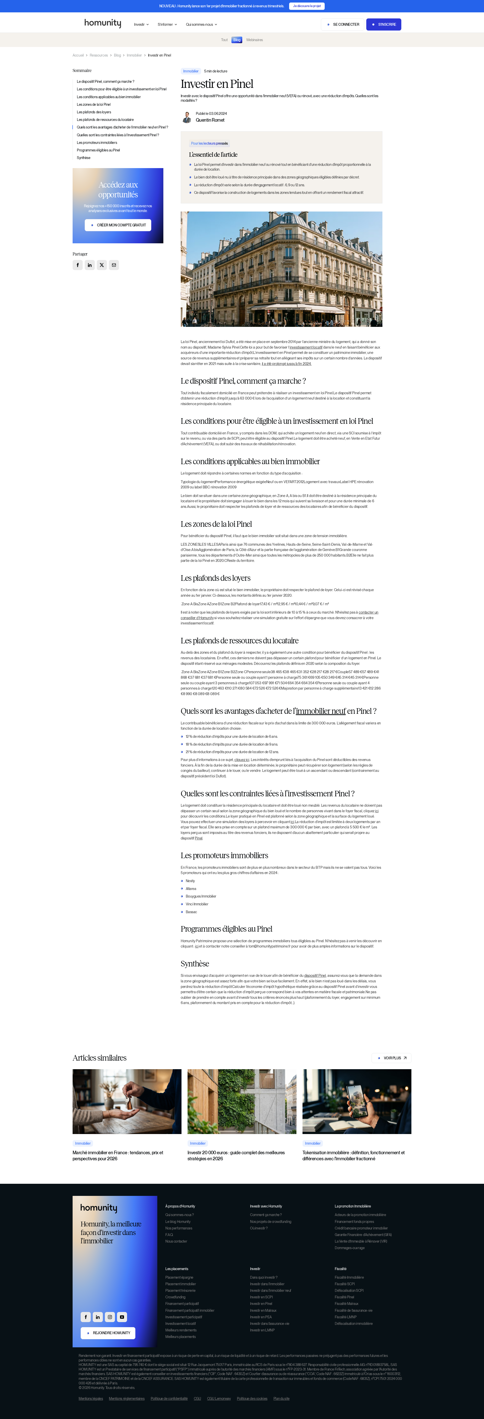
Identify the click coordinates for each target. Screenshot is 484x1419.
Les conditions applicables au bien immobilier (109, 97)
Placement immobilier (180, 1284)
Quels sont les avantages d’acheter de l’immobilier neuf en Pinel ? (122, 127)
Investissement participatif (183, 1317)
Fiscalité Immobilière (349, 1277)
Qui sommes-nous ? (179, 1215)
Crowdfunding (175, 1297)
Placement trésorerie (180, 1291)
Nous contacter (176, 1241)
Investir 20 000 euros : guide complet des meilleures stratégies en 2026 (236, 1155)
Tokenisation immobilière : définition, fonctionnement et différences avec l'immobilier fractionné (353, 1155)
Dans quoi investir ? (264, 1277)
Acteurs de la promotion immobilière (360, 1215)
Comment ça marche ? (266, 1215)
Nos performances (178, 1228)
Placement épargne (179, 1277)
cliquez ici (241, 759)
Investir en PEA (261, 1317)
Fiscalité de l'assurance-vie (353, 1310)
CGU (197, 1399)
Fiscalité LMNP (345, 1317)
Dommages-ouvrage (350, 1248)
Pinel (198, 838)
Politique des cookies (252, 1399)
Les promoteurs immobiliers (97, 143)
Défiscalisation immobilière (354, 1324)
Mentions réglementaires (126, 1399)
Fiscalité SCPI (344, 1284)
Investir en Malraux (263, 1310)
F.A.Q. (169, 1235)
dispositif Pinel (315, 975)
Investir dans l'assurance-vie (269, 1324)
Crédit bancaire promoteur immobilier (361, 1228)
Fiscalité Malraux (346, 1304)
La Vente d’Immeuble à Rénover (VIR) (361, 1241)
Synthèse (83, 158)
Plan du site (282, 1399)
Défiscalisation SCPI (349, 1291)
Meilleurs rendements (181, 1330)
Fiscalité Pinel (344, 1297)
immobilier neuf (321, 711)
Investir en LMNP (262, 1330)
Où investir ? (259, 1228)
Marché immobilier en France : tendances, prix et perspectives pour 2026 (118, 1155)
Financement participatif (182, 1304)
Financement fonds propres (354, 1222)
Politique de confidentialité (169, 1399)
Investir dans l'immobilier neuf (270, 1291)
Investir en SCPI (261, 1297)
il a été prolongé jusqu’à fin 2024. (287, 363)
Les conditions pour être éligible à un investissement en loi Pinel (121, 89)
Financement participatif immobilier (189, 1310)
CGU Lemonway (219, 1399)
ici (377, 811)
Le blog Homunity (177, 1222)
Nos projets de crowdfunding (270, 1222)
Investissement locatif (180, 1324)
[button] (142, 24)
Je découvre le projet (307, 6)
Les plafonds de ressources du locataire (105, 120)
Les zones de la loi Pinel (94, 104)
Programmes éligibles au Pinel (98, 150)
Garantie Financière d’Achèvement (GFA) (363, 1235)
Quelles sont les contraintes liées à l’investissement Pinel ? (118, 135)
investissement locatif (306, 347)
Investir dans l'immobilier (267, 1284)
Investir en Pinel (261, 1304)
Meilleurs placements (180, 1337)
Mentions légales (91, 1399)
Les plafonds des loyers (94, 112)
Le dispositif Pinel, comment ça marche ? (105, 82)
